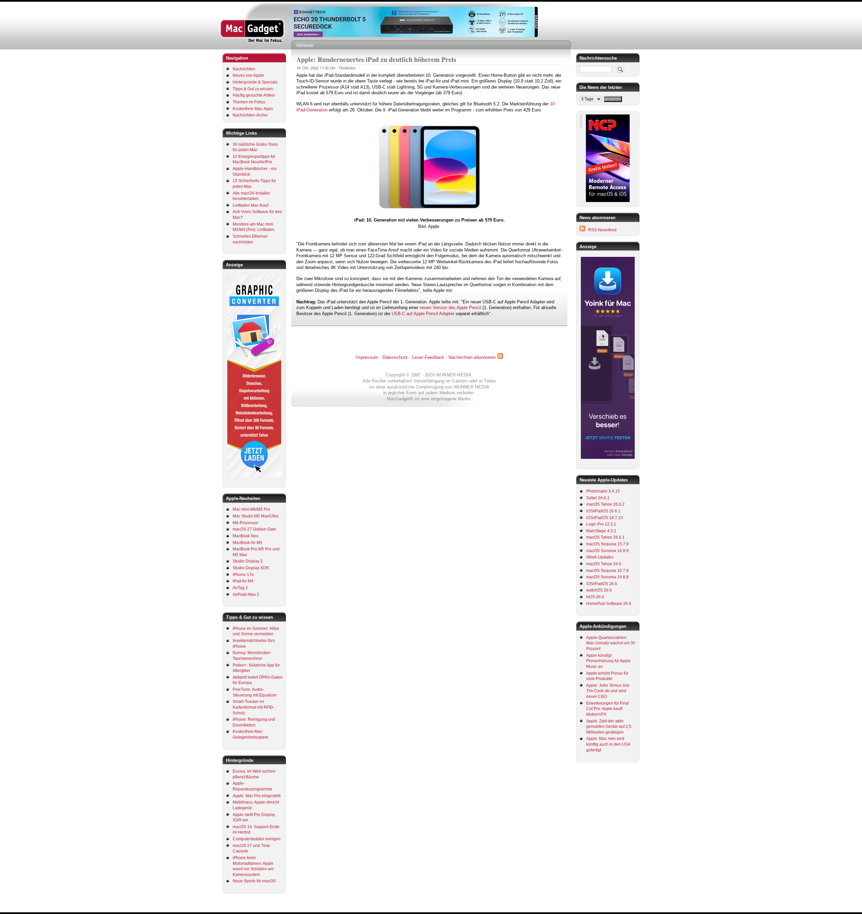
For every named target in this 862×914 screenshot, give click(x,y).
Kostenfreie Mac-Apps (253, 108)
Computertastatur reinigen (256, 839)
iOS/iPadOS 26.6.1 (603, 511)
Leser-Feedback (428, 357)
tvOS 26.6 (595, 597)
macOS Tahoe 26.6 (603, 564)
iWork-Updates (600, 557)
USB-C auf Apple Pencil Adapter (423, 313)
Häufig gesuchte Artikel (254, 95)
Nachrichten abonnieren (472, 357)
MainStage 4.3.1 (601, 531)
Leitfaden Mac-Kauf (250, 205)
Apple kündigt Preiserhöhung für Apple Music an (608, 661)
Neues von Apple (248, 75)
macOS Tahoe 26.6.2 (605, 504)
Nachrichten (244, 69)
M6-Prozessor (245, 522)
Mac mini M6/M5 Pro (251, 509)
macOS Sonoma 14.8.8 (607, 577)
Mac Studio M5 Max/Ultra (255, 516)
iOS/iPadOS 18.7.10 (604, 517)
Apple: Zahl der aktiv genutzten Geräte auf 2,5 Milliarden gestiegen (608, 727)
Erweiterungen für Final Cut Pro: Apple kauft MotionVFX (607, 709)
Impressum (367, 357)
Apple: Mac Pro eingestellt (256, 795)
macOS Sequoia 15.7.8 (607, 570)
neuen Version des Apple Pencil (450, 307)
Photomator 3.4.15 (603, 491)
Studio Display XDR (251, 568)
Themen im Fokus (249, 102)
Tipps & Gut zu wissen (253, 89)
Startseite (304, 45)
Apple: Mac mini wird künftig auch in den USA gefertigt (608, 744)
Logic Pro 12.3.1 (601, 524)
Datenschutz (395, 357)
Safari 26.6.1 (597, 498)
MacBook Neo (246, 536)
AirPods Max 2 (246, 594)
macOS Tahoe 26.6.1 (605, 537)
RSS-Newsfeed (602, 230)
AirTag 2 (240, 587)
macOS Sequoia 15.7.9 (607, 544)
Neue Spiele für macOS (254, 881)
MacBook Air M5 (247, 542)
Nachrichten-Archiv (250, 115)
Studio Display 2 (248, 561)
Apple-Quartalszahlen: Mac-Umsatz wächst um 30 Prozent (610, 643)
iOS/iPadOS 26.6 (601, 583)
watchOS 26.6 (599, 590)
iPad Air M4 (243, 581)
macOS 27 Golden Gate (254, 529)
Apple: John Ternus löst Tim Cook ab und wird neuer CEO (607, 691)
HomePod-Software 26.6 (608, 603)
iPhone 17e (243, 574)
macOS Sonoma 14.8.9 (607, 550)
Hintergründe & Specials (255, 82)
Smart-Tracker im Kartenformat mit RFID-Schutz (253, 707)
